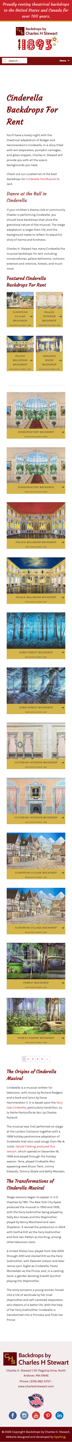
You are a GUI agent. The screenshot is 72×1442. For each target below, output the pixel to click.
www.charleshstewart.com (36, 1386)
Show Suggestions (22, 68)
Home (6, 68)
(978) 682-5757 (40, 1381)
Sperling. (60, 1437)
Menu (63, 60)
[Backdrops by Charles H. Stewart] (37, 31)
